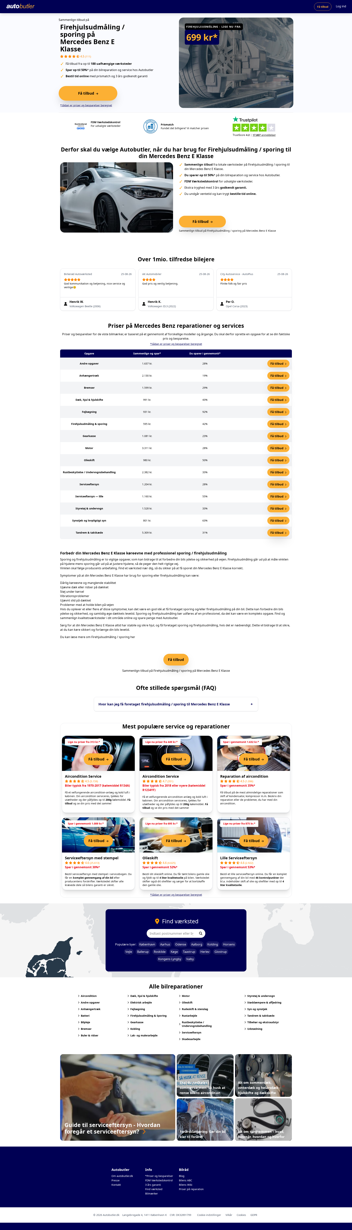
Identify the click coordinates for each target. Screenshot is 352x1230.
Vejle (128, 952)
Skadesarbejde (191, 1039)
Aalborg (196, 944)
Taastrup (189, 952)
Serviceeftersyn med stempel (91, 857)
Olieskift (150, 857)
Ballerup (143, 952)
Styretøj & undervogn (261, 996)
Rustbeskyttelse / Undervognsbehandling (197, 1024)
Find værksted (153, 1189)
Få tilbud (322, 6)
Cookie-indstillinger (209, 1215)
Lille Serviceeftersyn (238, 857)
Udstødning (254, 1029)
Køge (174, 952)
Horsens (229, 944)
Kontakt (116, 1184)
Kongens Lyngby (169, 959)
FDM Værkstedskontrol (159, 1180)
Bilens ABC (185, 1180)
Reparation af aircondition (244, 776)
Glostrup (220, 952)
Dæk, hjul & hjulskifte (144, 996)
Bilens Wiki (185, 1184)
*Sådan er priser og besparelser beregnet (86, 105)
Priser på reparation (191, 1189)
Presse (115, 1180)
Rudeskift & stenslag (195, 1009)
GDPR (253, 1215)
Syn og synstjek (257, 1009)
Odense (180, 944)
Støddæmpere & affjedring (264, 1002)
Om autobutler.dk (122, 1176)
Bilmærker (151, 1193)
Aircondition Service (83, 776)
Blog (181, 1176)
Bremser (86, 1029)
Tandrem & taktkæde (260, 1015)
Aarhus (165, 944)
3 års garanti (153, 1184)
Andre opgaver (90, 1002)
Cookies (241, 1215)
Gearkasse (136, 1022)
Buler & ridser (89, 1035)
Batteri (85, 1015)
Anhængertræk (90, 1009)
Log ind (341, 6)
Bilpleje (85, 1022)
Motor (186, 996)
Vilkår (228, 1215)
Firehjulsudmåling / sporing (110, 637)
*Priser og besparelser (159, 1176)
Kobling (135, 1029)
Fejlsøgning (137, 1009)
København (147, 944)
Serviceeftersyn (191, 1032)
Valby (190, 959)
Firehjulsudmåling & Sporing (148, 1015)
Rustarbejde (189, 1015)
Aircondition (89, 996)
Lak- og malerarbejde (143, 1035)
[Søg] (200, 933)
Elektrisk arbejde (141, 1002)
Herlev (204, 952)
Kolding (212, 944)
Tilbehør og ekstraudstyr (263, 1022)
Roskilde (160, 952)
